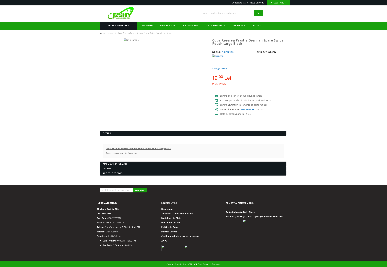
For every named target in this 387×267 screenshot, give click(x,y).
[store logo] (121, 13)
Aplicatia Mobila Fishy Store (240, 212)
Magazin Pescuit (107, 33)
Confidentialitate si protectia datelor (180, 236)
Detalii (107, 133)
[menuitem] (257, 26)
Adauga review (219, 68)
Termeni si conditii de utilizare (177, 213)
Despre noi (166, 209)
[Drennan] (222, 59)
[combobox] (232, 13)
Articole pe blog (112, 173)
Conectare (237, 2)
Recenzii (107, 168)
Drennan (228, 52)
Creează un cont (255, 2)
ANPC (164, 240)
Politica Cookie (169, 231)
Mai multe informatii (115, 163)
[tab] (193, 133)
